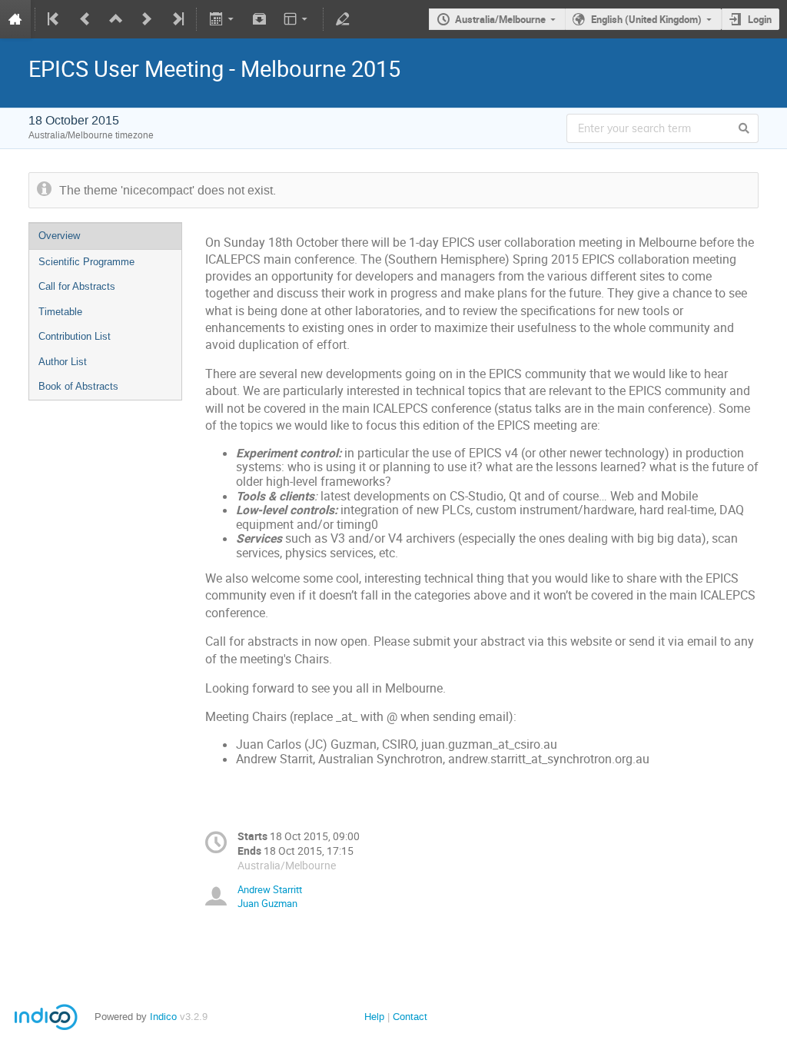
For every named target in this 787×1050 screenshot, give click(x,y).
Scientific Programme (86, 261)
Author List (62, 361)
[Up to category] (116, 19)
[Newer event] (146, 19)
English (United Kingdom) (646, 19)
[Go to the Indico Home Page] (15, 19)
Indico (163, 1016)
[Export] (222, 19)
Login (760, 19)
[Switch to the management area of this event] (342, 19)
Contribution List (74, 336)
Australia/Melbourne (500, 19)
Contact (410, 1016)
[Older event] (85, 19)
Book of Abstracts (78, 386)
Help (374, 1016)
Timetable (60, 311)
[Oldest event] (54, 19)
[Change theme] (297, 19)
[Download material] (259, 19)
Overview (59, 235)
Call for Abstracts (76, 286)
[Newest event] (176, 19)
